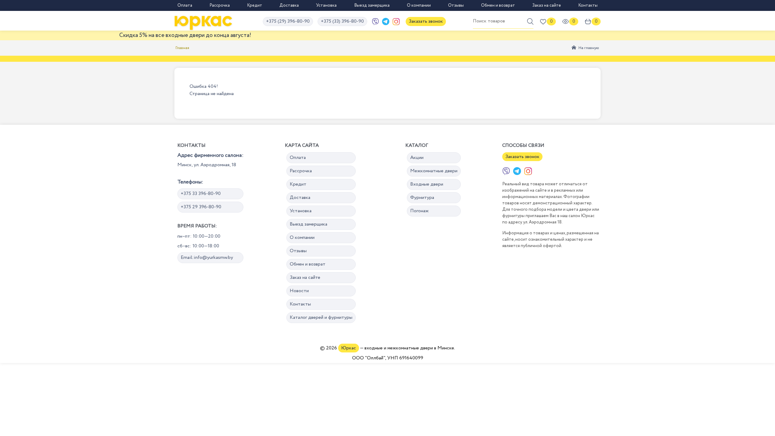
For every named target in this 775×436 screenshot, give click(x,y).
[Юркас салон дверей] (203, 21)
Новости (299, 290)
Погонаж (419, 210)
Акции (417, 157)
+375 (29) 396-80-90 (288, 21)
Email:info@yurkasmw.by (207, 257)
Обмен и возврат (498, 5)
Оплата (184, 5)
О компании (419, 5)
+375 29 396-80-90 (201, 206)
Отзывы (456, 5)
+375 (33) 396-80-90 (342, 21)
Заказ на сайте (546, 5)
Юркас (348, 348)
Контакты (588, 5)
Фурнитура (422, 197)
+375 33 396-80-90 (201, 193)
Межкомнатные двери (433, 170)
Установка (326, 5)
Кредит (254, 5)
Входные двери (426, 184)
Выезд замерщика (372, 5)
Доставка (289, 5)
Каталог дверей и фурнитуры (321, 317)
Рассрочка (219, 5)
